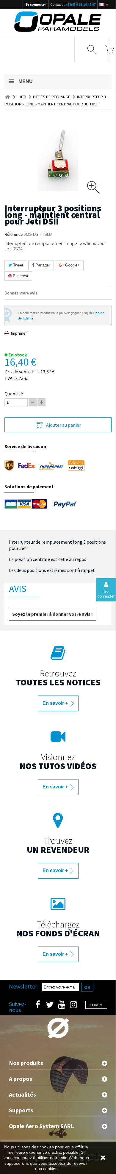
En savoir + (56, 703)
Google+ (72, 265)
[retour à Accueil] (7, 97)
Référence (13, 234)
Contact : (73, 4)
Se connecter (35, 4)
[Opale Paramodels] (58, 21)
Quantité (13, 393)
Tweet (17, 265)
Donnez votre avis (20, 293)
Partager (42, 265)
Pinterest (20, 276)
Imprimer (19, 333)
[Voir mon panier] (109, 49)
